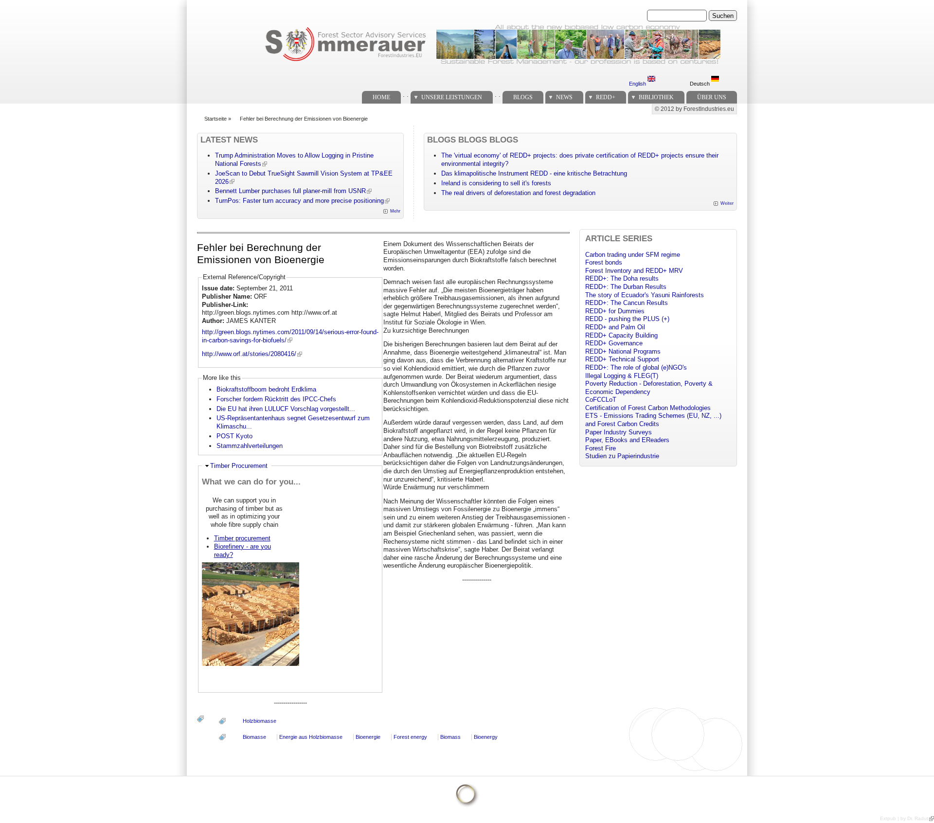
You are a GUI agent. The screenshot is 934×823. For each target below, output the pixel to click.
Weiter (727, 203)
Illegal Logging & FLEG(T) (621, 375)
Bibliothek (656, 97)
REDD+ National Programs (623, 351)
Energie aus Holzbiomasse (310, 737)
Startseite (215, 119)
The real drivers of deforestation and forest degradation (518, 193)
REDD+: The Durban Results (625, 286)
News (564, 97)
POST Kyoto (234, 436)
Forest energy (410, 737)
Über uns (711, 97)
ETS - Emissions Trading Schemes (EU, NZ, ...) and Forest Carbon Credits (653, 420)
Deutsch (700, 84)
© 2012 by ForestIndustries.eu (694, 109)
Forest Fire (600, 448)
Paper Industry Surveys (618, 432)
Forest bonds (603, 262)
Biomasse (254, 737)
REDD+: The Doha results (622, 278)
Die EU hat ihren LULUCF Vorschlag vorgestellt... (285, 408)
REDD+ (605, 97)
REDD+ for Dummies (615, 311)
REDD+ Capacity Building (621, 335)
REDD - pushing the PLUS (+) (627, 318)
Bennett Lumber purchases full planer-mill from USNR (290, 191)
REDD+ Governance (614, 343)
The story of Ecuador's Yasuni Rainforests (644, 295)
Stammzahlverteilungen (249, 445)
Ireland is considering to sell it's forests (496, 183)
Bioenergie (368, 737)
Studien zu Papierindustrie (622, 456)
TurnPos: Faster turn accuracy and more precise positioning (299, 200)
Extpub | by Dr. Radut (904, 818)
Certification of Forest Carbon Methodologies (648, 408)
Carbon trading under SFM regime (632, 254)
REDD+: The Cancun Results (626, 302)
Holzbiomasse (259, 721)
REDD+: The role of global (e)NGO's (636, 367)
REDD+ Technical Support (622, 359)
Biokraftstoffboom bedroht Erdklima (266, 389)
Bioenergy (486, 737)
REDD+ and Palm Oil (615, 327)
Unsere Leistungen (451, 97)
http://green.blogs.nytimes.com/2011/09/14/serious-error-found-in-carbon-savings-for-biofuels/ (290, 336)
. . (406, 94)
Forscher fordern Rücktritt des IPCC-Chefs (276, 399)
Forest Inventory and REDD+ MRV (634, 270)
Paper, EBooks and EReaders (627, 440)
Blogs (523, 97)
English (638, 84)
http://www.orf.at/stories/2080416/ (249, 354)
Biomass (450, 737)
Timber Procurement (239, 465)
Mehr (395, 211)
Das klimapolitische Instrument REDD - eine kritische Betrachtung (534, 173)
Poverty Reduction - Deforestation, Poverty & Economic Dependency (649, 387)
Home (381, 97)
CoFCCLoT (600, 399)
